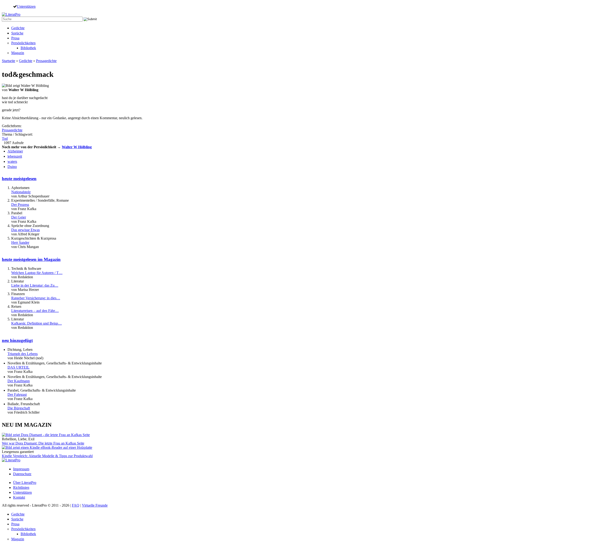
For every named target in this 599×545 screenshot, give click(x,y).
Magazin (17, 53)
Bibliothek (28, 48)
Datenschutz (22, 474)
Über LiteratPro (24, 483)
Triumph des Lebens (22, 354)
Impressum (21, 469)
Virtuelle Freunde (95, 505)
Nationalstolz (21, 192)
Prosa (15, 38)
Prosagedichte (46, 61)
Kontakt (19, 497)
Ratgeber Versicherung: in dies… (35, 298)
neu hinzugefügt (17, 340)
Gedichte (18, 28)
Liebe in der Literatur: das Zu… (34, 285)
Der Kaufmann (18, 381)
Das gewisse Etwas (25, 230)
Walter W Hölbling (77, 147)
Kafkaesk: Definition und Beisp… (36, 323)
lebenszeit (14, 156)
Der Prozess (20, 205)
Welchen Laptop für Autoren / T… (36, 273)
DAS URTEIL (18, 367)
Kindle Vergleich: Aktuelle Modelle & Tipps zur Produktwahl (47, 456)
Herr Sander (20, 243)
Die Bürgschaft (18, 408)
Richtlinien (21, 487)
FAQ (75, 505)
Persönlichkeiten (23, 43)
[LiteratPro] (11, 14)
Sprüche (17, 33)
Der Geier (18, 217)
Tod (5, 139)
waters (12, 161)
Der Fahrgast (17, 395)
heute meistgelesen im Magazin (31, 259)
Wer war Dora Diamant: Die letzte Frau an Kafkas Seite (43, 443)
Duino (12, 167)
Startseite (8, 61)
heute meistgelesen (19, 178)
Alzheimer (15, 151)
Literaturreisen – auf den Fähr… (35, 311)
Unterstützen (26, 6)
